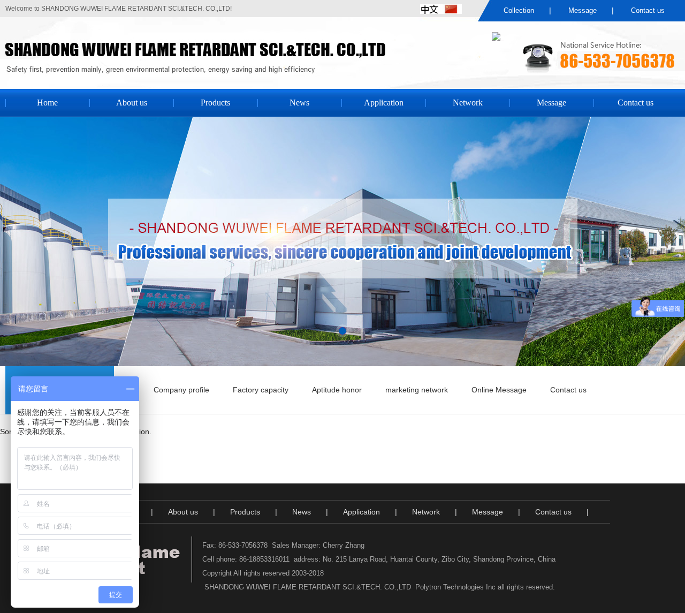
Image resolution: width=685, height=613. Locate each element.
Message (582, 10)
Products (215, 102)
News (299, 102)
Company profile (181, 389)
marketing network (416, 389)
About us (131, 102)
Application (384, 102)
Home (47, 102)
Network (468, 102)
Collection (519, 10)
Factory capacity (260, 389)
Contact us (648, 10)
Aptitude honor (337, 389)
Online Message (499, 389)
